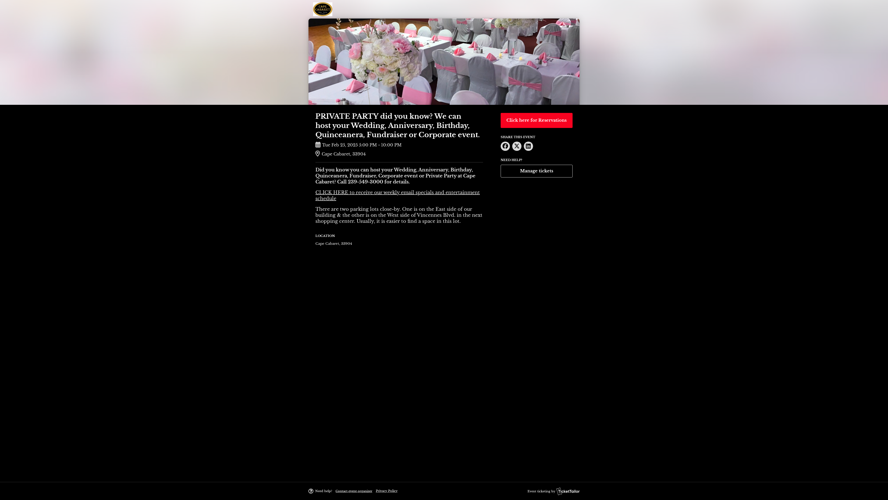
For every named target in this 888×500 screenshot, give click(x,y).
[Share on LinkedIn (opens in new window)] (528, 146)
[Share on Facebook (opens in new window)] (505, 146)
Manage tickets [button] (536, 171)
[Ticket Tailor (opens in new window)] (568, 491)
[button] (354, 491)
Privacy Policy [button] (387, 491)
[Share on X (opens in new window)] (516, 146)
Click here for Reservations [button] (536, 120)
